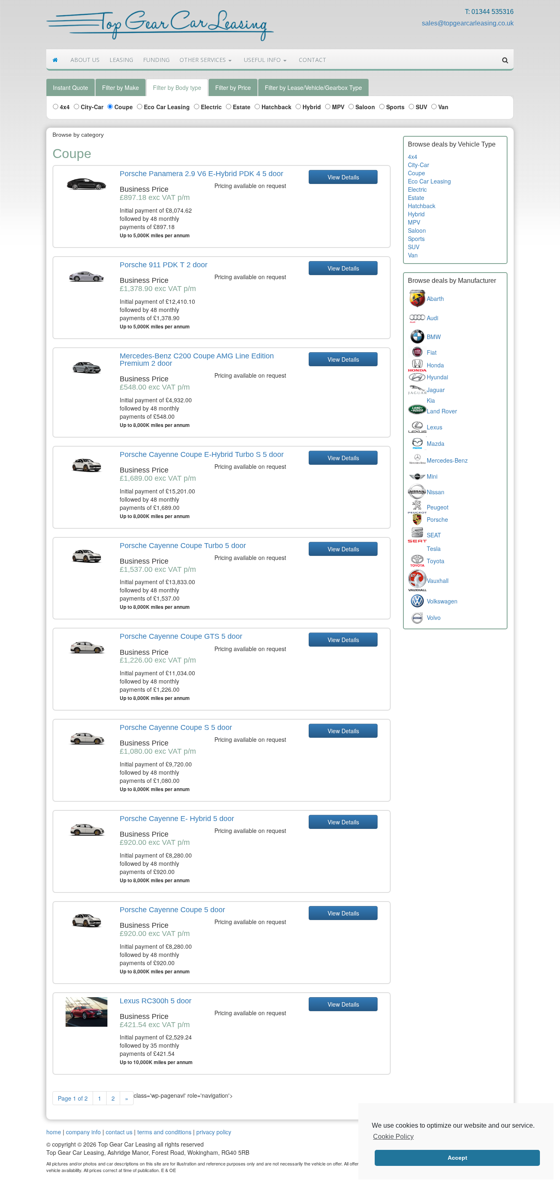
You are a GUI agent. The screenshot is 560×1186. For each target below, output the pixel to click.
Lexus (434, 427)
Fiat (432, 352)
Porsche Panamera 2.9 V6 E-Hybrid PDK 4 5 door (201, 174)
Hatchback (275, 107)
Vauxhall (437, 580)
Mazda (435, 443)
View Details (343, 177)
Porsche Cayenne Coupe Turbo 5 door (183, 545)
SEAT (434, 535)
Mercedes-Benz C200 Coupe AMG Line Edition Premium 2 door (197, 359)
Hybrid (311, 107)
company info (83, 1132)
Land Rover (442, 411)
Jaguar (436, 389)
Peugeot (437, 507)
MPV (337, 107)
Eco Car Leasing (166, 107)
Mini (432, 476)
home (53, 1132)
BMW (434, 337)
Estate (240, 107)
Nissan (435, 492)
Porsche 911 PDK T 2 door (163, 265)
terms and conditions (164, 1132)
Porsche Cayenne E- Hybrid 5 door (177, 818)
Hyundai (437, 377)
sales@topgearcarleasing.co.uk (468, 23)
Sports (395, 107)
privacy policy (213, 1132)
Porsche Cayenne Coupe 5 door (172, 910)
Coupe (123, 107)
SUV (420, 107)
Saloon (364, 107)
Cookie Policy (393, 1136)
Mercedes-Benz (447, 460)
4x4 (64, 107)
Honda (435, 365)
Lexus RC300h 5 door (155, 1001)
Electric (210, 107)
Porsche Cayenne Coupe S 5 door (176, 727)
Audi (432, 318)
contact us (119, 1132)
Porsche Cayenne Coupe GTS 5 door (181, 636)
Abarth (435, 298)
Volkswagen (442, 601)
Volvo (434, 617)
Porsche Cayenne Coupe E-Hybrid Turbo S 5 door (202, 454)
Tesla (434, 548)
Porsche (437, 519)
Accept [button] (457, 1157)
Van (442, 107)
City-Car (91, 107)
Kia (431, 400)
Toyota (435, 561)
